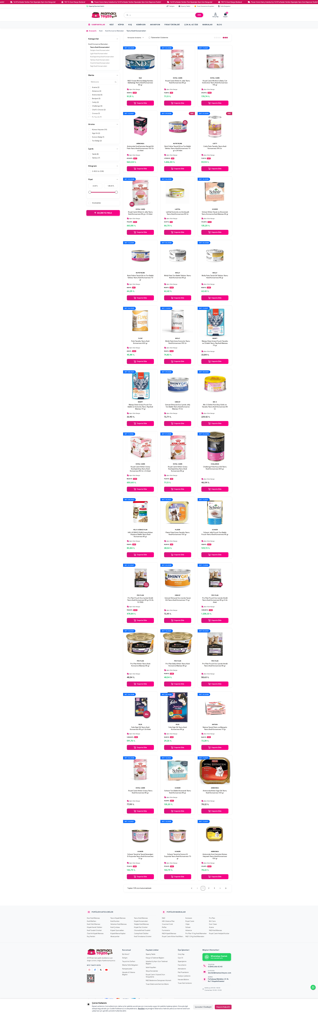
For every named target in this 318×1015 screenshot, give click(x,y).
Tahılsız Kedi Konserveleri (99, 60)
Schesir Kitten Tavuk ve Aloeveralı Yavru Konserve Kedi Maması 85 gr (215, 213)
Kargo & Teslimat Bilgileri (155, 958)
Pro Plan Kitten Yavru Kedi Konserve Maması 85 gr (140, 665)
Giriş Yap (181, 954)
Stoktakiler (96, 203)
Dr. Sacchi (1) (97, 117)
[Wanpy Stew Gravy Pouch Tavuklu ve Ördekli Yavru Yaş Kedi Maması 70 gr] (215, 321)
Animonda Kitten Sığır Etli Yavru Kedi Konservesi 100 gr (215, 792)
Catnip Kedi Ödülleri (141, 934)
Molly (177, 273)
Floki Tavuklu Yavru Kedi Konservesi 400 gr (140, 342)
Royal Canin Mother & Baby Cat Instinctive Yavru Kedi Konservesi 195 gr (215, 83)
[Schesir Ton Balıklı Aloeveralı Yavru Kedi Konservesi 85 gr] (177, 770)
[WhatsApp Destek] (313, 987)
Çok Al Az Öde (191, 24)
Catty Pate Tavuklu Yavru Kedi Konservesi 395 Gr (214, 147)
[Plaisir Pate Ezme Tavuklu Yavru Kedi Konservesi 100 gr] (177, 512)
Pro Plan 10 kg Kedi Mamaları (196, 934)
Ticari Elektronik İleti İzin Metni (157, 984)
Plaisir (177, 530)
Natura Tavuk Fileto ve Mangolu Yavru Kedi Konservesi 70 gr (215, 728)
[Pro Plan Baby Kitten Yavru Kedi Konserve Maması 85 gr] (177, 643)
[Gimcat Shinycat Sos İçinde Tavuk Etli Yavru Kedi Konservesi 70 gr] (177, 577)
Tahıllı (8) (95, 154)
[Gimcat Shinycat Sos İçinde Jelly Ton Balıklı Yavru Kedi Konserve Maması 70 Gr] (177, 384)
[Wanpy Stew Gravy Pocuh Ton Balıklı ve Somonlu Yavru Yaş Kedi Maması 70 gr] (140, 384)
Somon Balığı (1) (98, 137)
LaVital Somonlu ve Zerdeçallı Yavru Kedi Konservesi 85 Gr (177, 213)
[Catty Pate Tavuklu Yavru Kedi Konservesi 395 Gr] (215, 126)
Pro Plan (140, 595)
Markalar (207, 24)
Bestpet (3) (96, 98)
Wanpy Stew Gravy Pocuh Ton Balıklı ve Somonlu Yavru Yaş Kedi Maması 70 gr (140, 407)
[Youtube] (106, 969)
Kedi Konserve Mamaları (114, 31)
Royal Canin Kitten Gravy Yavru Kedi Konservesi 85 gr (140, 792)
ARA (199, 15)
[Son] (226, 888)
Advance (188, 930)
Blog (219, 24)
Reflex (164, 927)
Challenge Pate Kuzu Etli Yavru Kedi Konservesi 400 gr (215, 468)
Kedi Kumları (114, 921)
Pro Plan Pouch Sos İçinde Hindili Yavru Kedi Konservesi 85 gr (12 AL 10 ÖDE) (140, 600)
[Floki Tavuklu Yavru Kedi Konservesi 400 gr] (140, 321)
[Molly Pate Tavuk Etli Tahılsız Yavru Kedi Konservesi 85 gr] (215, 255)
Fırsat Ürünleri (172, 24)
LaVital (177, 209)
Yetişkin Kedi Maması (141, 924)
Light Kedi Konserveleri (99, 54)
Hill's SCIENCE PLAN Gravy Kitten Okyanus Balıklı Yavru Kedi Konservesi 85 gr (140, 535)
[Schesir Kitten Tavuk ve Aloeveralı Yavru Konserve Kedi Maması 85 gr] (215, 191)
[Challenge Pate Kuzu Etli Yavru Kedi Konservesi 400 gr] (215, 446)
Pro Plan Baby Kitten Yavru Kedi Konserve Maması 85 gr (178, 665)
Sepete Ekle (142, 103)
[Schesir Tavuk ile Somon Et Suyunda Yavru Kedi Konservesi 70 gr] (177, 834)
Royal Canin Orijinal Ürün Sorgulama (155, 976)
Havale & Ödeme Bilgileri (128, 973)
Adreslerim (182, 969)
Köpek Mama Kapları (118, 934)
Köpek (121, 24)
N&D (140, 78)
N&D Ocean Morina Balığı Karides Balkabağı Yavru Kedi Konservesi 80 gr (140, 83)
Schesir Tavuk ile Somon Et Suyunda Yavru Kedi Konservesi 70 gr (177, 856)
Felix (140, 724)
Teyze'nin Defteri (128, 961)
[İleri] (220, 888)
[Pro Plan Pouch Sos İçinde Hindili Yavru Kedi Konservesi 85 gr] (215, 643)
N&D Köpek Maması (169, 934)
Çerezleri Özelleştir (203, 1007)
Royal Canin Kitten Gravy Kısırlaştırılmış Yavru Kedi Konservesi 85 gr (177, 469)
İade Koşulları (151, 967)
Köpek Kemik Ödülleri (94, 927)
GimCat (177, 402)
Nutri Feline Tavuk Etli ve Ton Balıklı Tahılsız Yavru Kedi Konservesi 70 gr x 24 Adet (177, 148)
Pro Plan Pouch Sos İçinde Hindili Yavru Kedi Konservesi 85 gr (215, 665)
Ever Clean (213, 924)
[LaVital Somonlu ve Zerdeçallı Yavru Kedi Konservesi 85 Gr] (177, 191)
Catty (215, 143)
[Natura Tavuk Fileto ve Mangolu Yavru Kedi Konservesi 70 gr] (215, 707)
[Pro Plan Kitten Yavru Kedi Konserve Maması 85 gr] (140, 643)
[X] (100, 969)
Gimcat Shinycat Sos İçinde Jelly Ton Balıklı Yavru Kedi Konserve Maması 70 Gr (177, 407)
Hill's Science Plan (140, 530)
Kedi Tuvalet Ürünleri (94, 930)
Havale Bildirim (183, 979)
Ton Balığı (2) (97, 141)
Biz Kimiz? (125, 954)
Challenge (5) (97, 106)
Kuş (130, 24)
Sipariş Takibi (150, 954)
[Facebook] (95, 969)
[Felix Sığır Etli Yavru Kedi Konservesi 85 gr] (177, 707)
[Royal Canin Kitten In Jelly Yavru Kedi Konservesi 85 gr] (177, 60)
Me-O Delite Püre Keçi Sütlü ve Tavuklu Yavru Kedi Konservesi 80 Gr (215, 407)
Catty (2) (95, 102)
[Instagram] (89, 969)
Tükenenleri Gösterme (159, 38)
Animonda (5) (97, 95)
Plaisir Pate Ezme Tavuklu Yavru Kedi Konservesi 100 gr (178, 534)
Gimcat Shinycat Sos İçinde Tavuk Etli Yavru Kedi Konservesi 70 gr (178, 599)
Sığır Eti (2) (96, 133)
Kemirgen (140, 24)
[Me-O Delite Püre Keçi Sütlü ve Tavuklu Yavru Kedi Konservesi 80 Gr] (215, 384)
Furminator (166, 930)
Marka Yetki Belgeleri (130, 965)
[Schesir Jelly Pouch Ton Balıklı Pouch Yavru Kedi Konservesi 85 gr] (215, 512)
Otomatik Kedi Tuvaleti (142, 930)
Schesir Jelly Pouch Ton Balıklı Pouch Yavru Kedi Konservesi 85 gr (214, 534)
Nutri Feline (177, 143)
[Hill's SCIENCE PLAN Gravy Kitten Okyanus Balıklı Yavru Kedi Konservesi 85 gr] (140, 512)
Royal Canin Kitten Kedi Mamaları (173, 937)
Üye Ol (180, 958)
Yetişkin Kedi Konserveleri (100, 50)
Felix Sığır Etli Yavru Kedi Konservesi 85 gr (178, 728)
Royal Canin (177, 78)
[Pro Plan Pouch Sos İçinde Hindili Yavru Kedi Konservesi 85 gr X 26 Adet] (215, 577)
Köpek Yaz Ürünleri (140, 927)
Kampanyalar (98, 24)
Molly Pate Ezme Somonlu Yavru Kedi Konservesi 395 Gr (177, 342)
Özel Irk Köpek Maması (95, 934)
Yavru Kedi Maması (141, 918)
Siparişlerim (182, 961)
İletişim (124, 958)
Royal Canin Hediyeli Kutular (219, 934)
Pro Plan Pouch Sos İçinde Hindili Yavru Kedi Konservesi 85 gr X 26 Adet (215, 600)
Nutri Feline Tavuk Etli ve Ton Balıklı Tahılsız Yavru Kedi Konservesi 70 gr (140, 278)
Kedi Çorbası (115, 927)
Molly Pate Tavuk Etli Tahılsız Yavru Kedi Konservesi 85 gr (215, 277)
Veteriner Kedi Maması (118, 924)
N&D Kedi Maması (215, 930)
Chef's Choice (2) (99, 110)
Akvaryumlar (114, 937)
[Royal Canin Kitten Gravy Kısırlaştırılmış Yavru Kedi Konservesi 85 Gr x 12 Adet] (140, 446)
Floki (140, 338)
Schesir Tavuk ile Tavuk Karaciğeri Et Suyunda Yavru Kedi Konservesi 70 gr (140, 856)
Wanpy (214, 338)
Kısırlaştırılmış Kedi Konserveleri (102, 57)
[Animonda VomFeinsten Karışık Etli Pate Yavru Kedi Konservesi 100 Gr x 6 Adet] (140, 126)
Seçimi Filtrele (104, 213)
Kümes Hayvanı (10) (99, 130)
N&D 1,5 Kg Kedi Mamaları (194, 937)
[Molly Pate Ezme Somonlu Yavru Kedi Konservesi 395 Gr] (177, 321)
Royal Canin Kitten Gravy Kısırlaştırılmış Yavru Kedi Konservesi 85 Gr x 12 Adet (140, 469)
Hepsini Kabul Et (223, 1007)
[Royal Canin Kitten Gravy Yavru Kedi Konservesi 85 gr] (140, 770)
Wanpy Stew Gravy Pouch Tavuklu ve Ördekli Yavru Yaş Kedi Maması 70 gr (215, 343)
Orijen (187, 924)
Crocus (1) (96, 113)
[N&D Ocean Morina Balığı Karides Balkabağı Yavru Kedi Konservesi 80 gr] (140, 60)
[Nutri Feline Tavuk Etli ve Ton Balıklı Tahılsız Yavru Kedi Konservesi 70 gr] (140, 255)
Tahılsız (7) (96, 158)
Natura (215, 724)
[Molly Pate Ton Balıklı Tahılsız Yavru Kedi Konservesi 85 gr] (177, 255)
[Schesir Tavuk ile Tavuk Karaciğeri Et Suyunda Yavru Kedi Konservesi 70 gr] (140, 834)
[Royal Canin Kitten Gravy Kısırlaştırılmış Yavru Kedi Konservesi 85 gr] (177, 446)
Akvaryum (155, 24)
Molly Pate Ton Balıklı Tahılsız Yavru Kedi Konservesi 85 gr (177, 277)
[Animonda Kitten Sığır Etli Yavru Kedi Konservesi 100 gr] (215, 770)
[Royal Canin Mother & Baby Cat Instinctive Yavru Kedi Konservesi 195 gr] (215, 60)
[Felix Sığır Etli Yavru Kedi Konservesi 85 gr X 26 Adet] (140, 707)
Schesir (215, 209)
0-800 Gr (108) (98, 171)
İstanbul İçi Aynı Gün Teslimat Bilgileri (157, 962)
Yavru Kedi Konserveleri (100, 47)
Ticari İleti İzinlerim (185, 983)
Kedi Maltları (91, 921)
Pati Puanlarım (183, 972)
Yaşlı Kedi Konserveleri (98, 66)
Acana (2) (95, 87)
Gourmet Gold (167, 924)
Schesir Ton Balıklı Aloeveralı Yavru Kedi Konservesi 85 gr (177, 792)
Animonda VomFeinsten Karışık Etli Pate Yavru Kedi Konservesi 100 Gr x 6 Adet (140, 148)
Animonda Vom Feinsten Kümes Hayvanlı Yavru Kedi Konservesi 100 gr (215, 856)
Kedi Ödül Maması (93, 924)
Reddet (141, 1008)
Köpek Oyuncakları (117, 930)
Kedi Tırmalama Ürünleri (142, 937)
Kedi (112, 24)
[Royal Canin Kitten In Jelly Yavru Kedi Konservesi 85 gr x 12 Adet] (140, 191)
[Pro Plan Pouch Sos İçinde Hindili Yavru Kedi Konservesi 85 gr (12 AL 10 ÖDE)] (140, 577)
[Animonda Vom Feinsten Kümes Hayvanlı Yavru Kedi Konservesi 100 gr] (215, 834)
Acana (211, 927)
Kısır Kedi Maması (93, 918)
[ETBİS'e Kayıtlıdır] (91, 978)
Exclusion (188, 918)
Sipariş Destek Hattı (96, 6)
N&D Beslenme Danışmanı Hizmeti (158, 980)
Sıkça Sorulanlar (152, 971)
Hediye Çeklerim (184, 976)
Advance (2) (96, 91)
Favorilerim (182, 965)
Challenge (215, 464)
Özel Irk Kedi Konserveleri (100, 63)
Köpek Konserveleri (141, 921)
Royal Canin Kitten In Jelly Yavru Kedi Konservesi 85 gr (177, 82)
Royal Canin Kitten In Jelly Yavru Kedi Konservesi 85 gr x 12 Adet (140, 213)
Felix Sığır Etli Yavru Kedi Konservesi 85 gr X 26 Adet (140, 728)
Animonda (140, 143)
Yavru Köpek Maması (117, 918)
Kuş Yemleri (91, 937)
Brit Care (212, 921)
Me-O (215, 402)
